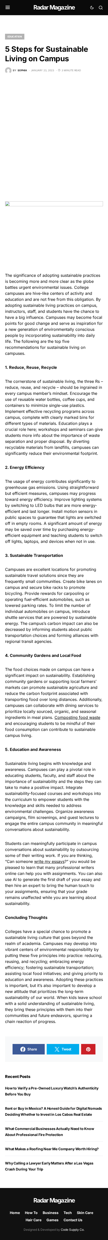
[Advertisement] (54, 137)
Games (52, 1220)
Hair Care (33, 1220)
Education (15, 36)
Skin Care (85, 1212)
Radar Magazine (54, 7)
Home (15, 1212)
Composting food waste (77, 717)
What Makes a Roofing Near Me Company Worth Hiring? (52, 1149)
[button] (7, 8)
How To (31, 1212)
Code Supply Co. (72, 1229)
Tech (68, 1212)
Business (51, 1212)
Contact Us (73, 1220)
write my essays (49, 861)
